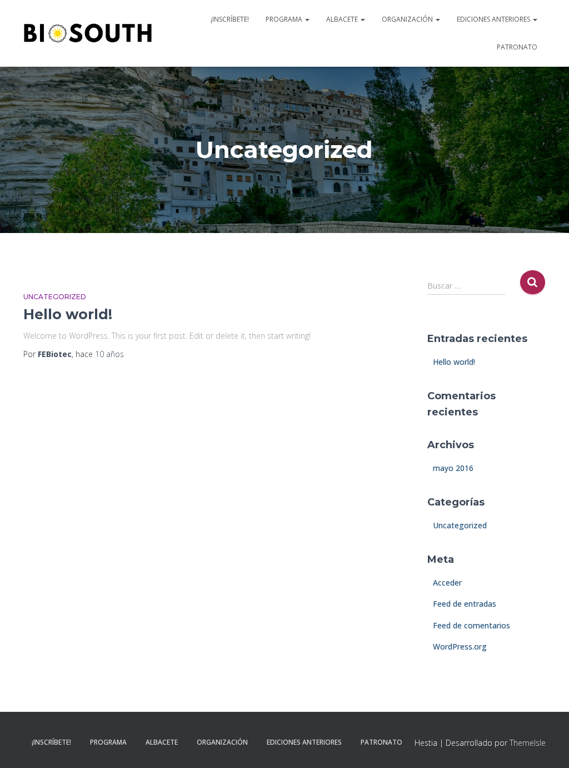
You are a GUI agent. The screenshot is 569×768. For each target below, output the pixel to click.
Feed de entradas (464, 603)
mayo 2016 (453, 468)
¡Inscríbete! (230, 19)
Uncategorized (54, 297)
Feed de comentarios (471, 625)
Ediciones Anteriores (494, 19)
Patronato (517, 47)
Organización (408, 19)
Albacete (343, 19)
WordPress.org (460, 646)
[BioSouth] (88, 33)
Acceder (447, 582)
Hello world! (67, 314)
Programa (285, 19)
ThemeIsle (528, 742)
